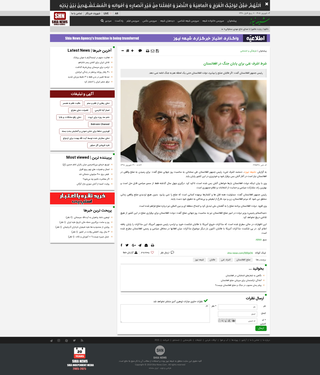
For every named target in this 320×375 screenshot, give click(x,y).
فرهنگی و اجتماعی (248, 51)
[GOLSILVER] (82, 198)
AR (116, 13)
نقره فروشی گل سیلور (100, 145)
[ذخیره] (157, 51)
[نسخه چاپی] (147, 51)
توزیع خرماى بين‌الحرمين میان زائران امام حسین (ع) (86, 164)
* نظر (214, 306)
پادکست (119, 21)
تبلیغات (198, 340)
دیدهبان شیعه (167, 21)
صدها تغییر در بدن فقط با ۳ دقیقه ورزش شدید (89, 77)
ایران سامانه (153, 368)
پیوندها (235, 340)
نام (265, 306)
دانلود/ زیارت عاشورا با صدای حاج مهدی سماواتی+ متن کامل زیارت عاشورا (235, 29)
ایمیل (263, 313)
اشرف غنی (226, 260)
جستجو (176, 340)
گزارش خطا (128, 253)
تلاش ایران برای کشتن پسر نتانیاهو (94, 62)
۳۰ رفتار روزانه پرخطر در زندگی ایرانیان (92, 72)
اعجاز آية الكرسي (102, 110)
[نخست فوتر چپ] (80, 358)
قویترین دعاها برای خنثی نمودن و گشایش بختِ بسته (86, 131)
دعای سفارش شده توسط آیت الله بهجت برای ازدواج (86, 138)
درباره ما (266, 340)
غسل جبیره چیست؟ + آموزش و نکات (89, 237)
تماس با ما (76, 14)
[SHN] (60, 18)
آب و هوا (224, 340)
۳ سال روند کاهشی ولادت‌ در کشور (91, 232)
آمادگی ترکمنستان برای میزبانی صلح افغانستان (241, 280)
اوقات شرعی (210, 340)
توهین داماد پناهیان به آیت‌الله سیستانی (88, 217)
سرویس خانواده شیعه (213, 21)
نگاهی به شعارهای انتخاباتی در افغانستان (244, 276)
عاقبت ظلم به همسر (71, 103)
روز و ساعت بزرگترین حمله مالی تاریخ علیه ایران (85, 222)
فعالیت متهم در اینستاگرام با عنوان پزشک (91, 58)
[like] (149, 252)
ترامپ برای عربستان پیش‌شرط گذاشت (92, 67)
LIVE (106, 13)
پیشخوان (232, 21)
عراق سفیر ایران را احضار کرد (97, 82)
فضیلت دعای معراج (79, 110)
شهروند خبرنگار (92, 14)
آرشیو (244, 340)
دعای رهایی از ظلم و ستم (98, 103)
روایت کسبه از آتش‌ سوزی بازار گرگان (93, 184)
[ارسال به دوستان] (152, 51)
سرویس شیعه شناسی (188, 21)
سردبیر (108, 21)
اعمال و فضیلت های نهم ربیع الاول (94, 169)
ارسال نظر (165, 253)
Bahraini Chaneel (100, 124)
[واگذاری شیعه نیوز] (160, 37)
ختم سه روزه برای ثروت (99, 117)
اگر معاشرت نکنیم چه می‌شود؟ (96, 179)
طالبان (212, 260)
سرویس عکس (149, 21)
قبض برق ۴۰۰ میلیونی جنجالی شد (94, 174)
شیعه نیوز (250, 172)
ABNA (259, 240)
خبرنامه (166, 340)
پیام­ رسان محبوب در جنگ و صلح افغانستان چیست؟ (238, 285)
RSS (157, 340)
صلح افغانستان (243, 260)
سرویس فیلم (133, 21)
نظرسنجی (187, 340)
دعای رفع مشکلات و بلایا (70, 117)
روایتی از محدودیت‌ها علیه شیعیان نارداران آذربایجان (83, 227)
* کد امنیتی (263, 322)
